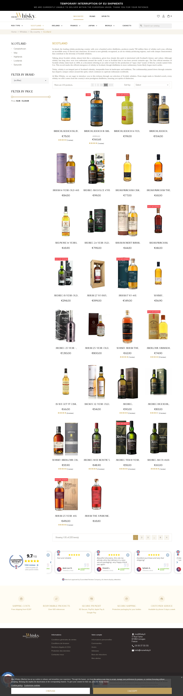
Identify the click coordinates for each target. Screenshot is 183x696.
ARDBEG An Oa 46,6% (158, 460)
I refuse (50, 690)
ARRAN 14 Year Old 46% (66, 190)
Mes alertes (96, 658)
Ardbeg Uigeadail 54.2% (158, 404)
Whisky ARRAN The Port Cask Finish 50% (127, 348)
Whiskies (78, 16)
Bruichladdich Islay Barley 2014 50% (66, 131)
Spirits (106, 16)
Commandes (97, 643)
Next (167, 537)
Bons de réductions (99, 655)
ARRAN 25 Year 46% (66, 516)
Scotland (18, 44)
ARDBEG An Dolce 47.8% (96, 190)
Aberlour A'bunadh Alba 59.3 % (158, 348)
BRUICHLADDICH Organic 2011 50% (158, 131)
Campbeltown (20, 48)
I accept (132, 690)
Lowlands (18, 60)
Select (138, 85)
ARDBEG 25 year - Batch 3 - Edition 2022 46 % (65, 348)
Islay (15, 52)
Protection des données (60, 651)
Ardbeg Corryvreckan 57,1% (127, 404)
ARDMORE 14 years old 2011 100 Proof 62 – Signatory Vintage (65, 243)
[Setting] (163, 16)
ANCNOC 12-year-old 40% (96, 404)
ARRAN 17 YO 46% (127, 296)
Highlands (18, 56)
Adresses (95, 651)
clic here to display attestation (111, 579)
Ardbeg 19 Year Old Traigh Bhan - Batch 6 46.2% (66, 296)
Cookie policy (17, 685)
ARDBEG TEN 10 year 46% (127, 460)
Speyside (18, 64)
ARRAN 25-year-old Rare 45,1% (96, 348)
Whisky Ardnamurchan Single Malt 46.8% (158, 296)
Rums (92, 16)
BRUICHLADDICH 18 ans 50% (96, 131)
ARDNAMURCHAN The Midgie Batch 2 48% (158, 190)
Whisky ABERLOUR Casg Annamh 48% (65, 460)
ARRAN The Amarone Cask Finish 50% (97, 516)
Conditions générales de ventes (63, 640)
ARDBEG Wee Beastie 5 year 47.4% (97, 460)
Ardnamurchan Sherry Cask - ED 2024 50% (158, 243)
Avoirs (94, 647)
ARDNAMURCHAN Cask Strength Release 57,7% (127, 190)
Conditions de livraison (60, 643)
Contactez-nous (57, 655)
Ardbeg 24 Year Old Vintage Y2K (96, 243)
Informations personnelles (102, 640)
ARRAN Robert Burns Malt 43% (127, 243)
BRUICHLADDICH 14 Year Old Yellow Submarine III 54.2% (127, 131)
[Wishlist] (158, 16)
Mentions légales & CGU (61, 647)
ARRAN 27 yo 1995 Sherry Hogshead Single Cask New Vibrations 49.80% (96, 296)
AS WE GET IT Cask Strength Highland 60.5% (66, 404)
